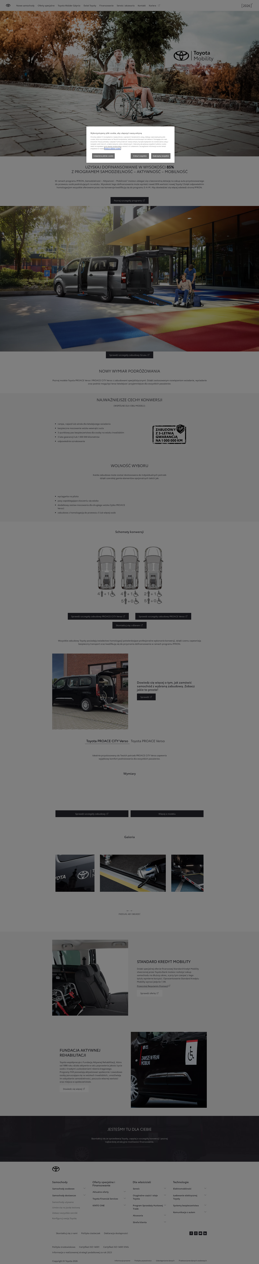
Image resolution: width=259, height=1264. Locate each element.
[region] (130, 144)
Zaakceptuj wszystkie (161, 156)
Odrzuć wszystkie (140, 156)
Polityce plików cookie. (113, 148)
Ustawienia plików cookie (103, 156)
